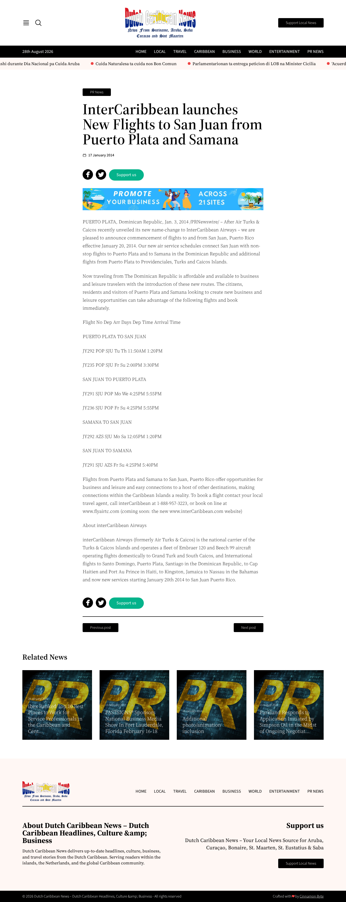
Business (231, 52)
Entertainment (284, 52)
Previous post (100, 627)
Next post (248, 627)
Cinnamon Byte (312, 896)
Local (160, 52)
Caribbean (204, 52)
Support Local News (301, 22)
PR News (315, 52)
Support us (126, 175)
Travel (180, 52)
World (255, 52)
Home (141, 52)
